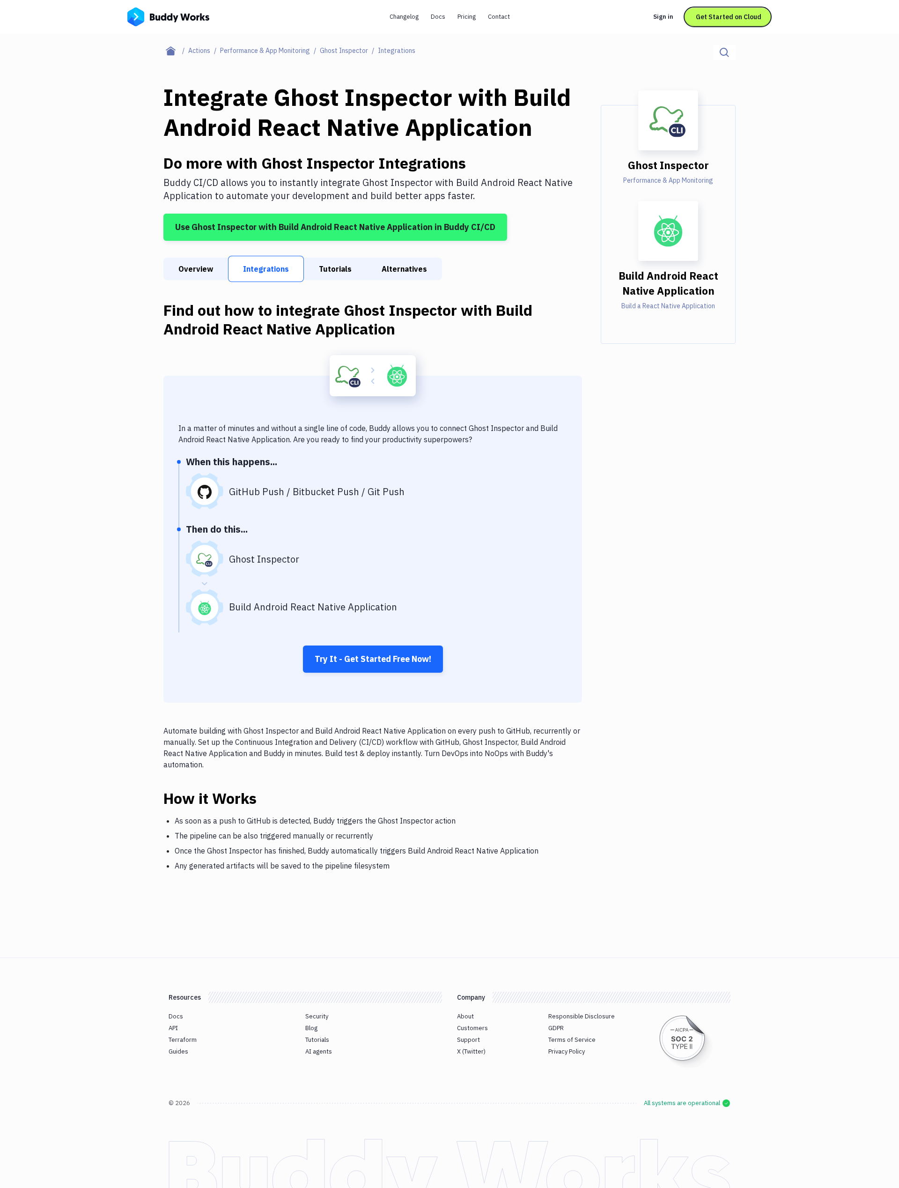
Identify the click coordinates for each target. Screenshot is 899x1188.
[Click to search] (724, 52)
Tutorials (335, 269)
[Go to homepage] (168, 16)
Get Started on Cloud (728, 17)
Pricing (466, 17)
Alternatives (404, 269)
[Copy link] (267, 798)
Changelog (404, 17)
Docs (438, 17)
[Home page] (175, 50)
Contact (499, 17)
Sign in (663, 17)
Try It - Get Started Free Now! (373, 658)
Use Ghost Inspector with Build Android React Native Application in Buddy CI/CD (335, 227)
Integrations (266, 269)
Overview (195, 269)
